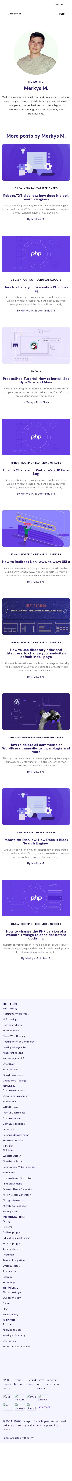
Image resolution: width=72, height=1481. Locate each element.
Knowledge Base (12, 1329)
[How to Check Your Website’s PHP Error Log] (36, 437)
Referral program (12, 1243)
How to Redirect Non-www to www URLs (36, 561)
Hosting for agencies (14, 1047)
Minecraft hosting (13, 1052)
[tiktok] (57, 1360)
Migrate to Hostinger (15, 1205)
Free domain (10, 1101)
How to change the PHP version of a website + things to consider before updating (36, 935)
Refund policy (32, 1382)
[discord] (66, 1360)
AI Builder (8, 1150)
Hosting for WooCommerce (19, 1041)
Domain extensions (14, 1123)
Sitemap (8, 1276)
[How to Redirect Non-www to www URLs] (36, 528)
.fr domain (9, 1129)
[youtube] (40, 1360)
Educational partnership (16, 1237)
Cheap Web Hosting (14, 1080)
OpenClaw (9, 1063)
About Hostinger (12, 1292)
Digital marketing (38, 188)
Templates (9, 1172)
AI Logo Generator (13, 1200)
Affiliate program (12, 1232)
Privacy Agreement (20, 1382)
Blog (5, 1308)
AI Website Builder (13, 1161)
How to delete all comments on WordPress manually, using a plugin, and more (36, 748)
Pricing (6, 1221)
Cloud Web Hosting (14, 1036)
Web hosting (10, 1008)
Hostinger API (10, 1211)
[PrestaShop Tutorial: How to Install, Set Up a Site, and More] (36, 345)
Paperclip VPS (11, 1069)
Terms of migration (14, 1260)
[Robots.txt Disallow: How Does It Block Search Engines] (36, 806)
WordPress (26, 737)
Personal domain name (16, 1134)
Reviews (7, 1226)
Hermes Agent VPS (13, 1058)
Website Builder (12, 1155)
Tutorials (8, 1324)
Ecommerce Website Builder (19, 1166)
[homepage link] (6, 5)
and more (44, 1406)
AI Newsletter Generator (17, 1194)
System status (11, 1265)
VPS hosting (10, 1019)
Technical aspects (48, 279)
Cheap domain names (15, 1095)
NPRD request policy (7, 1384)
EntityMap (9, 1282)
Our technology (12, 1297)
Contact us (9, 1340)
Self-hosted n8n (12, 1024)
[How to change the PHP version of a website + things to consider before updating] (36, 898)
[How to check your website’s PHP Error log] (36, 254)
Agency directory (13, 1249)
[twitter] (31, 1360)
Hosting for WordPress (16, 1013)
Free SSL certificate (14, 1112)
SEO (55, 188)
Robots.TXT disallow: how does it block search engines (36, 197)
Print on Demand (12, 1183)
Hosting (27, 279)
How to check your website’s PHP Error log (36, 289)
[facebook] (14, 1360)
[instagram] (23, 1360)
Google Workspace (14, 1075)
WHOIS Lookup (11, 1107)
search (63, 13)
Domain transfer (12, 1118)
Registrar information (53, 1382)
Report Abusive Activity (16, 1346)
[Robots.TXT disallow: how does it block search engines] (36, 162)
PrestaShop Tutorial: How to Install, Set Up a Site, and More (36, 380)
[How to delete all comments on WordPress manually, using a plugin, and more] (36, 711)
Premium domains (13, 1140)
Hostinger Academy (14, 1335)
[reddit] (49, 1360)
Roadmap (8, 1254)
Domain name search (15, 1090)
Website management (50, 737)
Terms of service (41, 1384)
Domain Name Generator (17, 1178)
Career (6, 1303)
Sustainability (10, 1314)
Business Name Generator (18, 1189)
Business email (11, 1030)
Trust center (10, 1271)
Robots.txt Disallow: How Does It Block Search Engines (36, 842)
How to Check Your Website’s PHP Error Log (36, 472)
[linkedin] (5, 1360)
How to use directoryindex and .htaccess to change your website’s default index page (36, 653)
